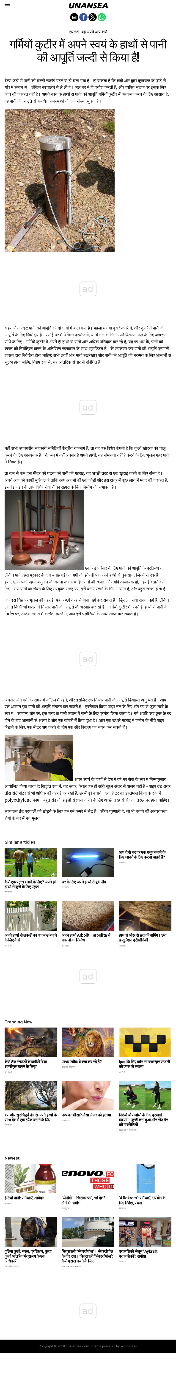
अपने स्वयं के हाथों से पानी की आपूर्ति (69, 94)
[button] (7, 5)
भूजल (150, 455)
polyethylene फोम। (23, 800)
